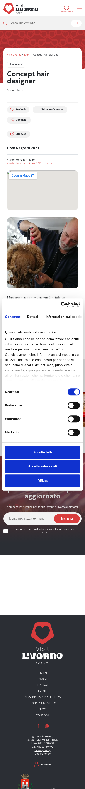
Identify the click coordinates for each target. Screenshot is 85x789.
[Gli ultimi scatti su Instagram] (47, 726)
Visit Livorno (14, 55)
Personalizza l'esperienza (42, 697)
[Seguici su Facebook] (38, 726)
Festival (42, 685)
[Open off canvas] (79, 8)
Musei (43, 679)
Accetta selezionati (42, 466)
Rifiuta (42, 481)
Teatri (42, 673)
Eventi (27, 55)
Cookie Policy (43, 754)
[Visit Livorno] (20, 8)
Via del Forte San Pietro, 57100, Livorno (30, 163)
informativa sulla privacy (52, 529)
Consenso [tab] (13, 316)
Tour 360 (42, 715)
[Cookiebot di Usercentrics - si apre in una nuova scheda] (61, 304)
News (42, 709)
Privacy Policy (43, 750)
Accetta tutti (42, 452)
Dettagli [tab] (33, 316)
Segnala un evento (42, 703)
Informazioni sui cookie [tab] (64, 316)
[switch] (74, 405)
